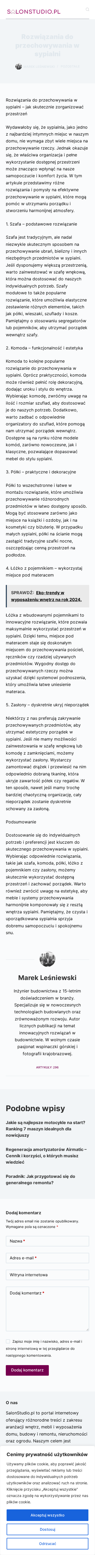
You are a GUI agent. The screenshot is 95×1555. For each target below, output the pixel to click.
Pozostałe (70, 66)
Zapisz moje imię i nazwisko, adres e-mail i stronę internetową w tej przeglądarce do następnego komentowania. (44, 1348)
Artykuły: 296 (47, 1067)
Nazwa (17, 1241)
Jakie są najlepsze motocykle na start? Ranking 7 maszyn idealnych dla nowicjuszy (45, 1129)
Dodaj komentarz (27, 1292)
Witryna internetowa (29, 1274)
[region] (47, 1500)
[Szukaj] (87, 9)
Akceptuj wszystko (47, 1515)
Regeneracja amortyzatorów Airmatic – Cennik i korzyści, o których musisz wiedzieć (46, 1156)
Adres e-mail (23, 1257)
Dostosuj (47, 1529)
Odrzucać (47, 1543)
